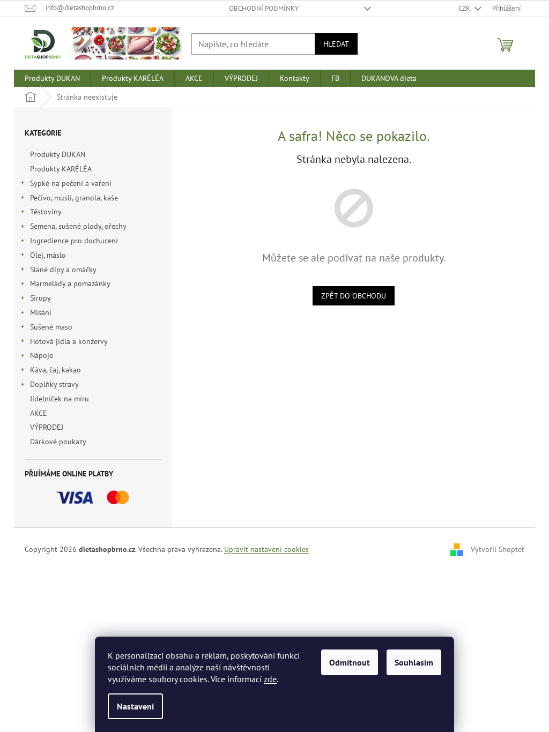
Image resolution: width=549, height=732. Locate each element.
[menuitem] (52, 78)
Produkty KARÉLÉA (60, 169)
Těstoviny (46, 211)
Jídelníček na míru (59, 399)
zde (270, 679)
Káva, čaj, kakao (55, 370)
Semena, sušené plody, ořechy (78, 226)
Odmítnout (349, 662)
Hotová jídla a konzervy (69, 341)
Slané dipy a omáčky (63, 269)
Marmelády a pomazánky (70, 283)
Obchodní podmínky (264, 8)
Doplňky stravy (54, 384)
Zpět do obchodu (353, 296)
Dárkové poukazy (58, 441)
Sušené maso (51, 327)
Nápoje (41, 355)
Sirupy (40, 298)
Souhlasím (414, 662)
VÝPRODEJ (46, 427)
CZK (465, 8)
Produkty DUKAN (57, 154)
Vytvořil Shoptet (497, 549)
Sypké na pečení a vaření (71, 183)
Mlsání (40, 312)
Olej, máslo (48, 255)
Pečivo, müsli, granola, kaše (74, 198)
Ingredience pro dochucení (74, 240)
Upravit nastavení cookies (266, 549)
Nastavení (135, 706)
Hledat (336, 44)
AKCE (38, 413)
